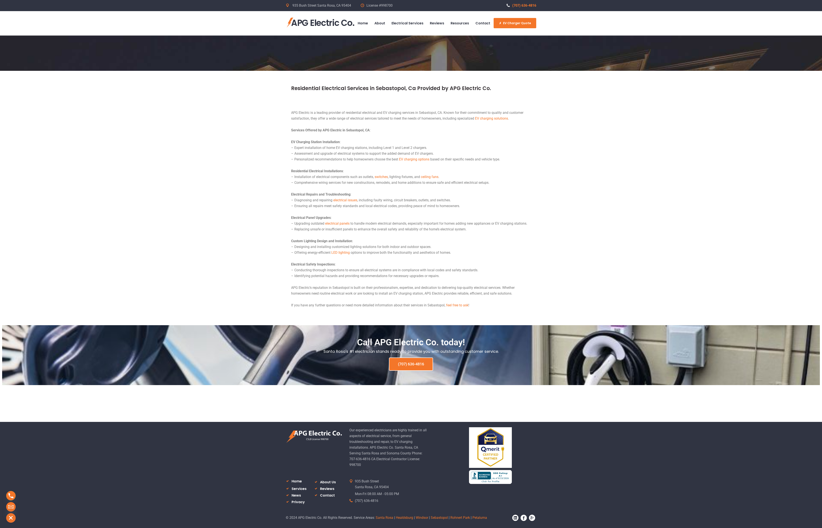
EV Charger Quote (517, 23)
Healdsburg (404, 518)
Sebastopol (439, 518)
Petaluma (479, 518)
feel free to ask (457, 305)
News (296, 495)
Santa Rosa (384, 518)
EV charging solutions (491, 118)
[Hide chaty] (11, 518)
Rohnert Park (460, 518)
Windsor (422, 518)
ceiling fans (429, 177)
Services (299, 488)
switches (381, 177)
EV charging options (414, 159)
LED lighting (340, 253)
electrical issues (345, 200)
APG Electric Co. (322, 23)
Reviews (327, 488)
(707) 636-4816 (524, 5)
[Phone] (11, 495)
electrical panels (337, 223)
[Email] (11, 507)
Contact (327, 495)
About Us (328, 482)
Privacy (298, 502)
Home (297, 481)
